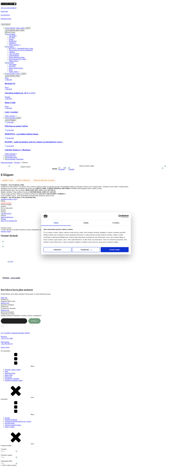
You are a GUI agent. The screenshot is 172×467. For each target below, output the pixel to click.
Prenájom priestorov (11, 419)
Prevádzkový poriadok (12, 378)
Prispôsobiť (85, 250)
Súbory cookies (10, 427)
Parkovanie (8, 377)
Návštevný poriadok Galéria (13, 380)
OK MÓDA (13, 36)
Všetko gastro (13, 61)
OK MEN (12, 37)
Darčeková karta (10, 373)
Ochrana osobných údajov (13, 425)
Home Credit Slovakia (16, 68)
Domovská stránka (7, 162)
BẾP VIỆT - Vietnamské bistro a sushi (21, 48)
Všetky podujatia (10, 154)
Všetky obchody (14, 45)
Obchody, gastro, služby (17, 30)
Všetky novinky (10, 116)
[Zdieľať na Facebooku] (61, 169)
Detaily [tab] (86, 223)
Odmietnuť (57, 250)
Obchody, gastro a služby (13, 369)
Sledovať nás (5, 303)
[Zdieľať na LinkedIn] (70, 169)
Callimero (12, 52)
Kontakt (7, 418)
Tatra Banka (12, 64)
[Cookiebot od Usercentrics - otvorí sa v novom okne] (120, 216)
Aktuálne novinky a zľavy (9, 199)
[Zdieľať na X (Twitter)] (65, 169)
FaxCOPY (12, 66)
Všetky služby (13, 72)
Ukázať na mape (6, 203)
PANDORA (13, 41)
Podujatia (12, 120)
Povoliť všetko (115, 250)
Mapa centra (9, 375)
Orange (11, 39)
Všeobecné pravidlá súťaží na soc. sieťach (18, 421)
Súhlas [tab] (56, 223)
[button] (162, 168)
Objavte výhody (6, 231)
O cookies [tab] (115, 223)
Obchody (17, 162)
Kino (6, 371)
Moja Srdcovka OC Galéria (17, 59)
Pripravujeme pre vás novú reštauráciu (21, 50)
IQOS (11, 70)
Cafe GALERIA (14, 54)
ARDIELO (12, 43)
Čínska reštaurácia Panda (16, 57)
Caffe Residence (14, 55)
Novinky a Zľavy (14, 76)
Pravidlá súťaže (10, 423)
